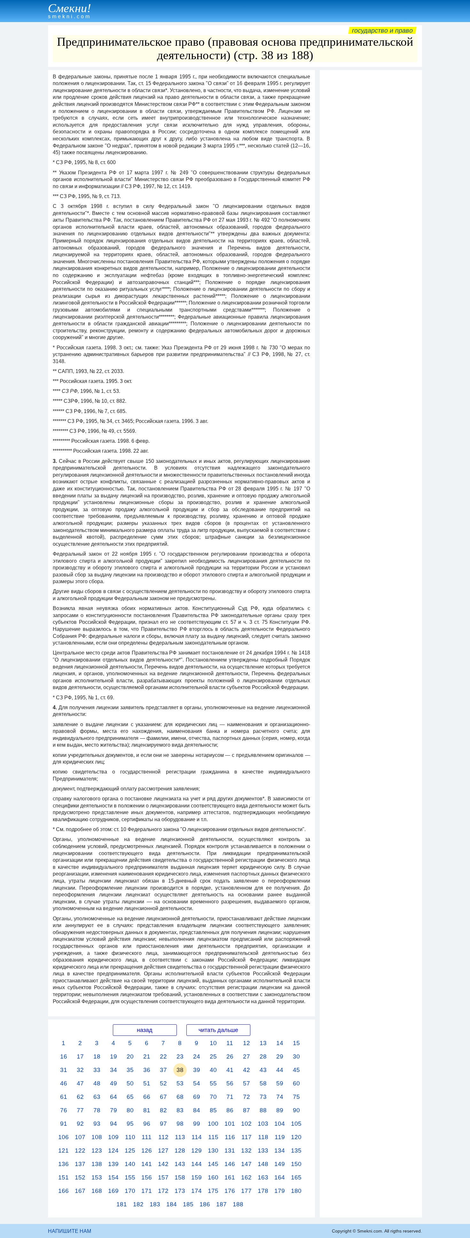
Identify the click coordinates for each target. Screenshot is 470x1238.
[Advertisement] (371, 169)
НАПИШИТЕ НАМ (69, 1231)
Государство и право (382, 30)
